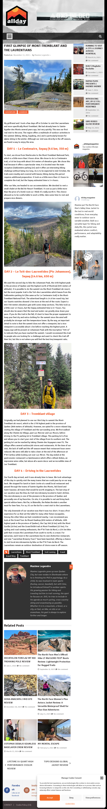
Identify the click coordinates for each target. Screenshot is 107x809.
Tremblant (24, 556)
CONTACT (8, 805)
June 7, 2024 (93, 90)
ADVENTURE (10, 112)
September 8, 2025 (47, 669)
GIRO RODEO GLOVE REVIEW (93, 122)
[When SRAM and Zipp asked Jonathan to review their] (80, 175)
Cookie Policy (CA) (23, 805)
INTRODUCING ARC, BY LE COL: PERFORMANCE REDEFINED (93, 102)
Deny (71, 798)
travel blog (11, 556)
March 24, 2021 (94, 57)
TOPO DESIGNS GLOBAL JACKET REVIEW (56, 763)
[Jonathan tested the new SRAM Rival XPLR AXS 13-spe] (95, 161)
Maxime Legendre (42, 55)
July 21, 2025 (45, 714)
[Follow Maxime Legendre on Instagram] (71, 566)
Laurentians (16, 552)
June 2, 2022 (11, 666)
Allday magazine (88, 198)
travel (62, 552)
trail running (50, 552)
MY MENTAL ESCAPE (48, 743)
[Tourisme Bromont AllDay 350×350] (88, 279)
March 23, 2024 (12, 751)
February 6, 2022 (47, 748)
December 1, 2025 (95, 72)
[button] (101, 778)
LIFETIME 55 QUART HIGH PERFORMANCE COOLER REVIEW (20, 765)
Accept (50, 798)
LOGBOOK (23, 112)
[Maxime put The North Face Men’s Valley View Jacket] (80, 161)
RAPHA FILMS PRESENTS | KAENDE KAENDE (93, 84)
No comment (24, 666)
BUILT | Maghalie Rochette (93, 67)
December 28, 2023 (14, 707)
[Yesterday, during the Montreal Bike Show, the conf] (95, 175)
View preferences (93, 798)
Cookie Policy (70, 804)
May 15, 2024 (93, 128)
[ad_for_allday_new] (70, 19)
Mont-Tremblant (33, 552)
